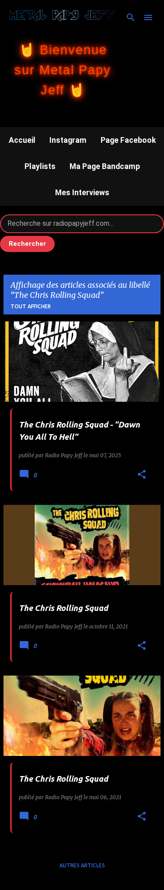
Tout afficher (30, 306)
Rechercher (27, 244)
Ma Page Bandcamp (105, 166)
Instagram (68, 140)
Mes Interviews (82, 192)
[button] (141, 475)
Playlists (40, 166)
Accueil (22, 140)
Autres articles (82, 865)
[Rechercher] (131, 17)
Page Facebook (128, 140)
